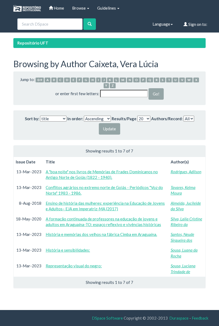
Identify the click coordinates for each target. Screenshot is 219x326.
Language (161, 24)
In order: (75, 118)
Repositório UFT (32, 43)
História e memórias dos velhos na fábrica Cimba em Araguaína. (101, 234)
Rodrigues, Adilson (186, 171)
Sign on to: (197, 24)
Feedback (200, 318)
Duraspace (179, 318)
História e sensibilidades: (68, 250)
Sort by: (32, 118)
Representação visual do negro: (74, 265)
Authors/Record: (167, 118)
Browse (79, 8)
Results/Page (124, 118)
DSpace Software (107, 318)
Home (58, 8)
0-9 (39, 80)
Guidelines (107, 8)
